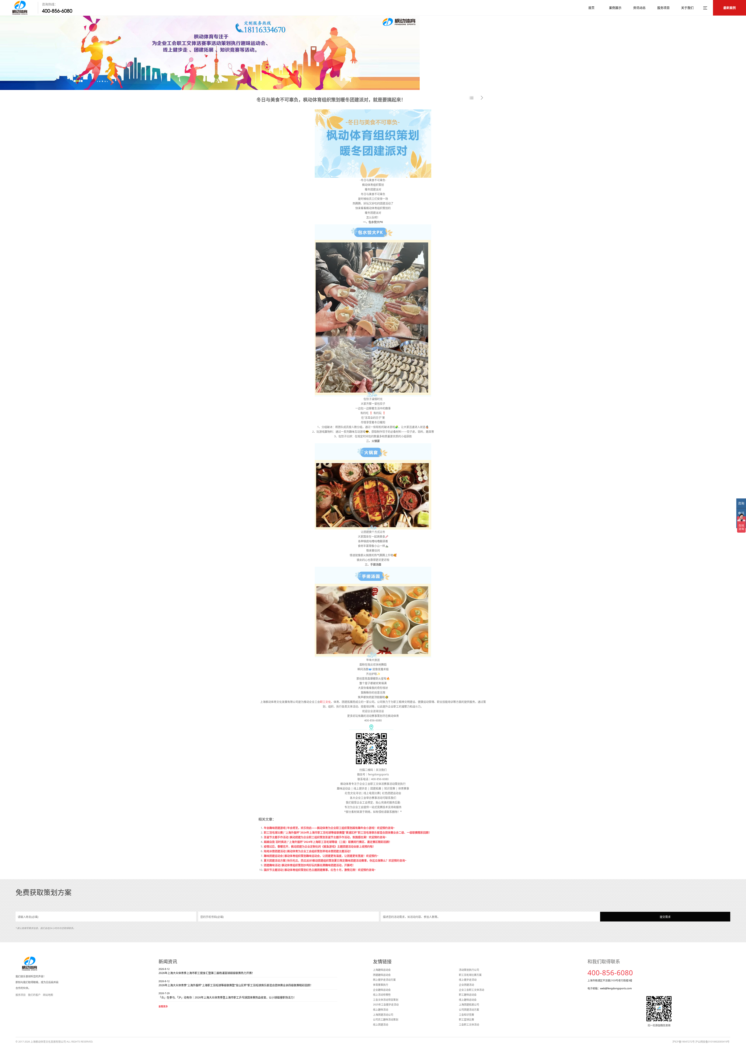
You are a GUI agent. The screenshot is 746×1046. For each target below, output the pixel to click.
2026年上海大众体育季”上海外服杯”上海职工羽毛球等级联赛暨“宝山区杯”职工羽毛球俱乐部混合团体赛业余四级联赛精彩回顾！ (236, 983)
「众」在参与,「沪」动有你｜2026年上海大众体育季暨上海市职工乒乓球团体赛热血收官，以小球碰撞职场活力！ (227, 995)
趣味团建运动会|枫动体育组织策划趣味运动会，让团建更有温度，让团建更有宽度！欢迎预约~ (321, 856)
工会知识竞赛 (466, 1014)
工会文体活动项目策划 (385, 999)
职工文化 (325, 702)
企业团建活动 (466, 984)
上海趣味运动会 (382, 969)
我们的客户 (34, 994)
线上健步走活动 (468, 979)
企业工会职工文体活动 (471, 989)
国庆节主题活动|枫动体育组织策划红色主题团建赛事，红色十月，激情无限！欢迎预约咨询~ (320, 870)
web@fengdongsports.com (616, 988)
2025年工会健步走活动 (386, 1004)
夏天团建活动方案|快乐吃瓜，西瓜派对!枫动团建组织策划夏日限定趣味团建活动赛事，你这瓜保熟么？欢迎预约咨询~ (335, 860)
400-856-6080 (57, 11)
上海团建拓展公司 (469, 1004)
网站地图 (48, 994)
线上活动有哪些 (382, 994)
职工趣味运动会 (468, 994)
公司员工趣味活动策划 (385, 1019)
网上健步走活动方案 (384, 979)
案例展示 (615, 8)
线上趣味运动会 (468, 999)
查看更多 (163, 1006)
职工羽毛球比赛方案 (470, 974)
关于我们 (687, 8)
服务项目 (663, 8)
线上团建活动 (380, 1024)
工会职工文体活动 (469, 1024)
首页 (591, 8)
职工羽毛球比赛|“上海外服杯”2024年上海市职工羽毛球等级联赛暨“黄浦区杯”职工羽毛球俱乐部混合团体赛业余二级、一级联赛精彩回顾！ (347, 832)
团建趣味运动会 (382, 974)
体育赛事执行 (380, 984)
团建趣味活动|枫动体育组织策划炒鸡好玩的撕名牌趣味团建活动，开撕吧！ (309, 865)
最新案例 (729, 8)
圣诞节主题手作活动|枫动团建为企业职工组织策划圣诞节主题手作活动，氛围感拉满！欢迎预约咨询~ (325, 837)
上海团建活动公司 (383, 1014)
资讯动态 (639, 8)
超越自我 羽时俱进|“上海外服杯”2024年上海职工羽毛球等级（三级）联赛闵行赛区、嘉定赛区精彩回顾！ (328, 842)
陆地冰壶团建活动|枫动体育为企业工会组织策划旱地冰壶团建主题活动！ (308, 851)
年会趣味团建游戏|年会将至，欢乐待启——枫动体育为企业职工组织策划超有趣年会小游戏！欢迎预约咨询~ (329, 828)
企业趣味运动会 (382, 989)
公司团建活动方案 (469, 1009)
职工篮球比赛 (466, 1019)
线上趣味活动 (380, 1009)
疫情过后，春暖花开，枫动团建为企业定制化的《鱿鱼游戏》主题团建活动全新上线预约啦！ (319, 846)
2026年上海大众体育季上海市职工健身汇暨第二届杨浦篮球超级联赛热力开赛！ (206, 971)
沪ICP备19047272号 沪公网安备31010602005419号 (700, 1041)
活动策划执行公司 (469, 969)
